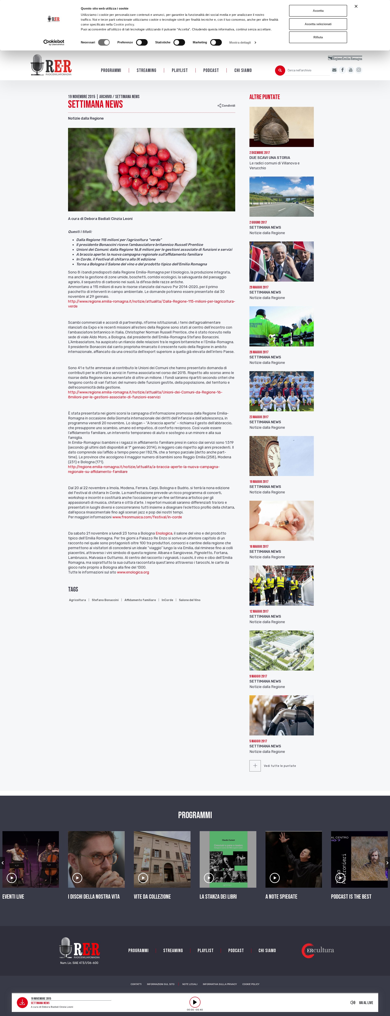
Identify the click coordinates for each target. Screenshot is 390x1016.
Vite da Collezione (152, 897)
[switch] (142, 42)
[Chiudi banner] (356, 6)
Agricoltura (77, 600)
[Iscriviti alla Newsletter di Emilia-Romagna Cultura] (334, 70)
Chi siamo (243, 70)
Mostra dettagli (240, 42)
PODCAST (211, 70)
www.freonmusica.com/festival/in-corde (147, 517)
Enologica (164, 533)
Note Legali (189, 984)
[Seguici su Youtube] (350, 70)
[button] (2, 863)
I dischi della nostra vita (94, 897)
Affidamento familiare (140, 600)
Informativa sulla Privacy (220, 984)
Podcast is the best (351, 897)
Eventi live (13, 897)
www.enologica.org (133, 572)
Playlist (180, 70)
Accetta (318, 10)
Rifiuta (318, 37)
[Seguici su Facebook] (342, 70)
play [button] (195, 1002)
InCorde (167, 600)
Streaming (146, 70)
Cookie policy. (124, 24)
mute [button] (352, 1002)
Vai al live (366, 1002)
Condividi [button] (228, 105)
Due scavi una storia (269, 157)
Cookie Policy (250, 984)
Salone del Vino (189, 600)
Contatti (136, 984)
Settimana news (265, 681)
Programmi (111, 70)
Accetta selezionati (318, 24)
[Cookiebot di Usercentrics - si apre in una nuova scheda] (54, 43)
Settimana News (265, 227)
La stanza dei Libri (218, 897)
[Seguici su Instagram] (358, 70)
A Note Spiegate (281, 897)
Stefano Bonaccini (105, 600)
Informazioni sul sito (160, 984)
